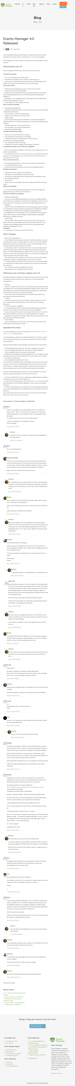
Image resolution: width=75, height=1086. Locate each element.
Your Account (9, 1043)
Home (35, 22)
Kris (8, 858)
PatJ (8, 717)
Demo (63, 6)
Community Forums (11, 1049)
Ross (8, 897)
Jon (8, 874)
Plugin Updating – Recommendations (15, 1002)
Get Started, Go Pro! (36, 1026)
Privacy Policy (10, 1064)
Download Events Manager (13, 1053)
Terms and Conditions (12, 1066)
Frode (9, 665)
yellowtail (11, 581)
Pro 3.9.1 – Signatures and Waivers (14, 997)
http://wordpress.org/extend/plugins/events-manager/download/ (25, 787)
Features (17, 4)
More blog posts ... (33, 1058)
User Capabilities (37, 381)
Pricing (28, 4)
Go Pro (63, 3)
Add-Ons (34, 5)
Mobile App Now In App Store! (13, 1004)
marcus (12, 432)
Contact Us (9, 1062)
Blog (48, 4)
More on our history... (57, 1073)
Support (41, 4)
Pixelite (40, 1083)
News (7, 49)
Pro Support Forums (11, 1041)
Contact (54, 4)
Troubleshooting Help (12, 1055)
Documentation (10, 1051)
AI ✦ (22, 5)
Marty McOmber (12, 458)
